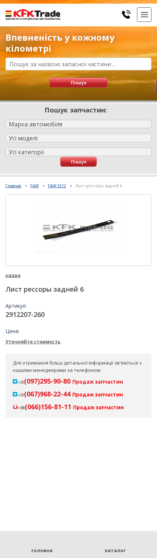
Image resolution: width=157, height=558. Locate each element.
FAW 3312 (57, 185)
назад (12, 275)
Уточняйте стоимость (33, 341)
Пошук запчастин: (76, 110)
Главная (13, 185)
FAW (34, 185)
